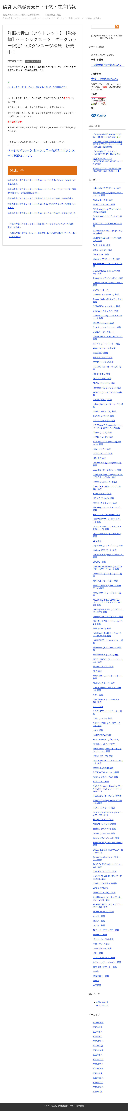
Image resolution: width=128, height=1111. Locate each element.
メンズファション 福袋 (104, 958)
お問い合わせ (102, 1002)
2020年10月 (98, 1069)
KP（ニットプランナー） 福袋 (106, 515)
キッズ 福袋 (99, 916)
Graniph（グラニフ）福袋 (104, 411)
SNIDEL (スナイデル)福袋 (104, 824)
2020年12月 (98, 1059)
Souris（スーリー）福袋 (104, 833)
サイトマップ (102, 1006)
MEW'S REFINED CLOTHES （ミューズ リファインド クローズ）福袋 (107, 602)
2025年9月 (97, 1027)
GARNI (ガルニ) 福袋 (102, 400)
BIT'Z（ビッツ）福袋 (102, 250)
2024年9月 (97, 1032)
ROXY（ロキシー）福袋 (104, 808)
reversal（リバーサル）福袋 (105, 777)
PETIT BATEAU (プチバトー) (106, 739)
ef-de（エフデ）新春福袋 (104, 348)
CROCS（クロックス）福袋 (105, 311)
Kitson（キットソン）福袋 (105, 503)
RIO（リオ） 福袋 (101, 781)
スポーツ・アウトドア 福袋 (106, 930)
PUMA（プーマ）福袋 (103, 756)
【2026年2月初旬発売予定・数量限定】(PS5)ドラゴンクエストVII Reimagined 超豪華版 (107, 144)
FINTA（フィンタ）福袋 (104, 383)
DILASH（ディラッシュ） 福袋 (107, 327)
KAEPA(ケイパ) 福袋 (102, 494)
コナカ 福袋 (99, 925)
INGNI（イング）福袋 (102, 453)
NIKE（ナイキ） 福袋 (102, 718)
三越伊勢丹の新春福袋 (107, 65)
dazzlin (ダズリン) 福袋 (103, 323)
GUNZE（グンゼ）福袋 (103, 416)
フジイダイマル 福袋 (102, 948)
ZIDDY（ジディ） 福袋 (103, 912)
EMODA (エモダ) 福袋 (102, 358)
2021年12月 (98, 1041)
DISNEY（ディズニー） (104, 332)
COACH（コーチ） (101, 290)
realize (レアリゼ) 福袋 (103, 768)
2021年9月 (97, 1055)
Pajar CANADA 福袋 (102, 735)
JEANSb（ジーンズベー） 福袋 (107, 470)
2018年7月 (97, 1092)
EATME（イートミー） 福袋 (106, 344)
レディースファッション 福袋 (107, 962)
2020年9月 (97, 1073)
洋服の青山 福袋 (33, 61)
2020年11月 (98, 1064)
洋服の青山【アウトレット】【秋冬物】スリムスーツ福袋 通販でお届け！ (42, 213)
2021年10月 (98, 1050)
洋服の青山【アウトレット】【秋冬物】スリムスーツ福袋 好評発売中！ (41, 198)
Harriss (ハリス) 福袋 (102, 432)
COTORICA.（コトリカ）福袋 (106, 306)
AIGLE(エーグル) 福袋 (103, 200)
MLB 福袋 (97, 671)
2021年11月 (98, 1046)
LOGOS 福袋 (99, 562)
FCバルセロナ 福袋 (101, 374)
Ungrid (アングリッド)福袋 (105, 883)
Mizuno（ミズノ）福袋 (103, 667)
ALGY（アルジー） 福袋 (104, 204)
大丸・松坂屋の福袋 (104, 79)
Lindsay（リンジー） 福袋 (104, 550)
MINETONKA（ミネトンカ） (106, 655)
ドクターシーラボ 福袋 (103, 939)
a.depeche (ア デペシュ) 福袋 (107, 188)
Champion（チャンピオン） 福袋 (108, 278)
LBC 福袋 (97, 541)
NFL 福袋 (98, 707)
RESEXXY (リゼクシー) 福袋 (106, 772)
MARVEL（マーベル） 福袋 (105, 581)
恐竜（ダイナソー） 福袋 (105, 967)
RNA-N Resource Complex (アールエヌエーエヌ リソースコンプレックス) (107, 788)
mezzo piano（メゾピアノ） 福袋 (108, 617)
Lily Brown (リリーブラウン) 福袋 (108, 545)
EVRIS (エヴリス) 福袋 (103, 362)
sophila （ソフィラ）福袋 (104, 829)
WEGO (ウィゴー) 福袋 (104, 892)
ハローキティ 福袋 (101, 944)
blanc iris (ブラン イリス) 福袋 (106, 259)
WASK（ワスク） (101, 888)
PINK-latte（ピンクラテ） (104, 744)
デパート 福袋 (100, 935)
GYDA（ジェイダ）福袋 (104, 421)
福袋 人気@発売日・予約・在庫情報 (39, 6)
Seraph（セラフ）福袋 (103, 820)
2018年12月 (98, 1078)
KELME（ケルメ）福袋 (103, 498)
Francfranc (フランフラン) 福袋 (107, 388)
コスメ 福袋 (99, 921)
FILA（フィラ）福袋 (102, 379)
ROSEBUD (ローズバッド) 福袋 (107, 796)
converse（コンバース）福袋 (106, 294)
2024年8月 (97, 1036)
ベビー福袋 (98, 953)
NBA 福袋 (98, 695)
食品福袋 (97, 985)
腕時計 (96, 981)
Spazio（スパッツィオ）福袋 (106, 838)
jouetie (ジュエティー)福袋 (105, 482)
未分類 (96, 971)
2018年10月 (98, 1087)
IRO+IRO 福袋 (99, 458)
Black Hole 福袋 (101, 254)
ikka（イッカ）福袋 (102, 449)
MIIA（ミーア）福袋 (102, 628)
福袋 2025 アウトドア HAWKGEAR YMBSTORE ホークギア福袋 (108, 161)
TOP (23, 15)
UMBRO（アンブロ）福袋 (104, 871)
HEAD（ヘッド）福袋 (103, 437)
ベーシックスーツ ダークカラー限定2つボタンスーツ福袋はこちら (37, 87)
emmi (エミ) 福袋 (100, 353)
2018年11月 (98, 1083)
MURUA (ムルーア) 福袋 (104, 683)
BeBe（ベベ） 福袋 (101, 245)
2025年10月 (98, 1023)
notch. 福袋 (98, 730)
